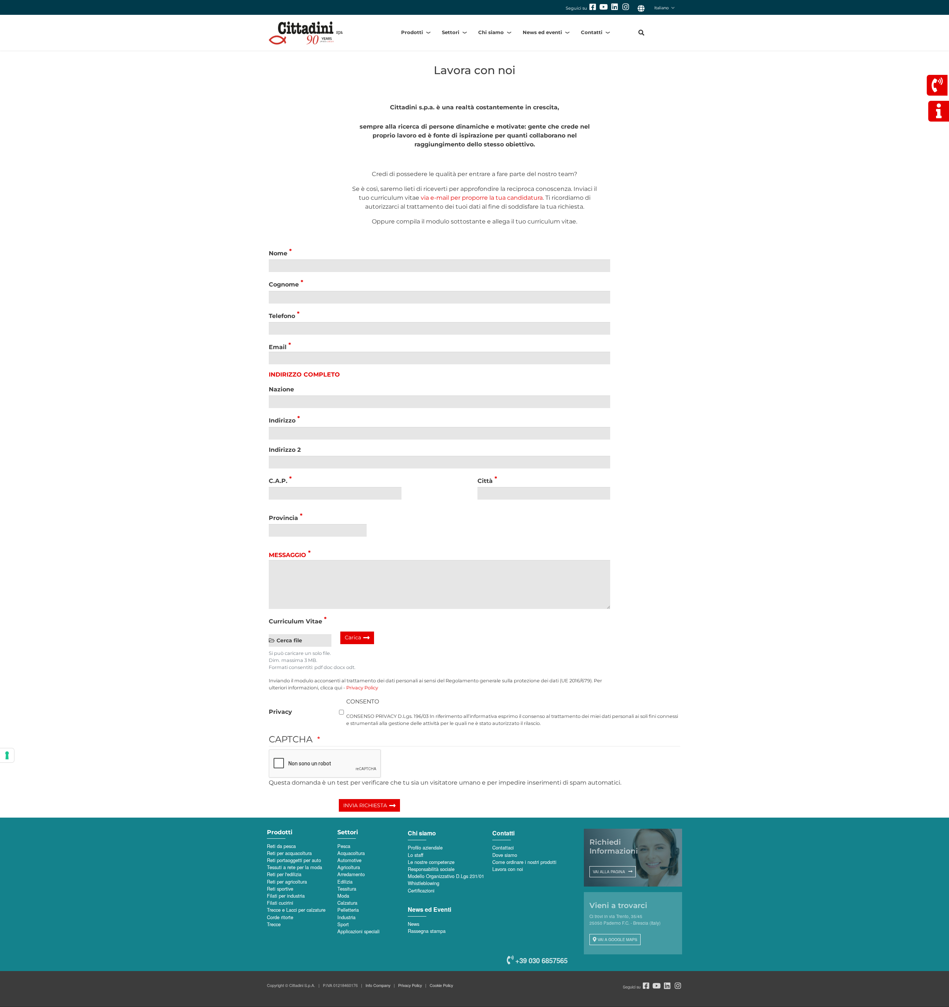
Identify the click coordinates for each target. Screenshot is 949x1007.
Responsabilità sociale (431, 868)
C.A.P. (278, 480)
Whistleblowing (423, 883)
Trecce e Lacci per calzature (296, 909)
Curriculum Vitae (295, 621)
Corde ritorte (280, 917)
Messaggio (287, 555)
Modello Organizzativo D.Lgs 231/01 (446, 876)
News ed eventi (542, 32)
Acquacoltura (351, 853)
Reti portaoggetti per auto (294, 860)
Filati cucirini (280, 902)
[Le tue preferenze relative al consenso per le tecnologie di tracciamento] (7, 755)
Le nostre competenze (431, 861)
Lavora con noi (507, 868)
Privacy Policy (362, 687)
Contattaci (503, 847)
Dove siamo (504, 854)
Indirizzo (282, 420)
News (413, 923)
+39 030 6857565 (540, 960)
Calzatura (347, 902)
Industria (346, 917)
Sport (343, 924)
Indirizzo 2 (285, 449)
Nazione (281, 389)
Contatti (591, 32)
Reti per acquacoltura (289, 853)
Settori (450, 32)
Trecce (274, 924)
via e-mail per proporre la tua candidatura (482, 197)
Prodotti (412, 32)
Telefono (282, 315)
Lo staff (415, 854)
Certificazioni (421, 890)
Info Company (378, 985)
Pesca (343, 845)
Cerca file (289, 640)
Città (485, 480)
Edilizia (345, 881)
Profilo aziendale (425, 847)
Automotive (349, 860)
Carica (353, 637)
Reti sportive (280, 888)
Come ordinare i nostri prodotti (524, 861)
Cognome (284, 284)
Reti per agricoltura (287, 881)
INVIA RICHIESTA (365, 805)
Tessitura (346, 888)
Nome (278, 253)
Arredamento (351, 874)
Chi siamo (491, 32)
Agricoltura (348, 867)
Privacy (280, 711)
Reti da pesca (281, 845)
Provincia (283, 517)
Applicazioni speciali (358, 931)
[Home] (318, 33)
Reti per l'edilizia (284, 874)
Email (278, 347)
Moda (343, 895)
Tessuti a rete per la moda (294, 867)
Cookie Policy (441, 985)
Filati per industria (286, 895)
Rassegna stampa (427, 930)
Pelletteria (348, 909)
